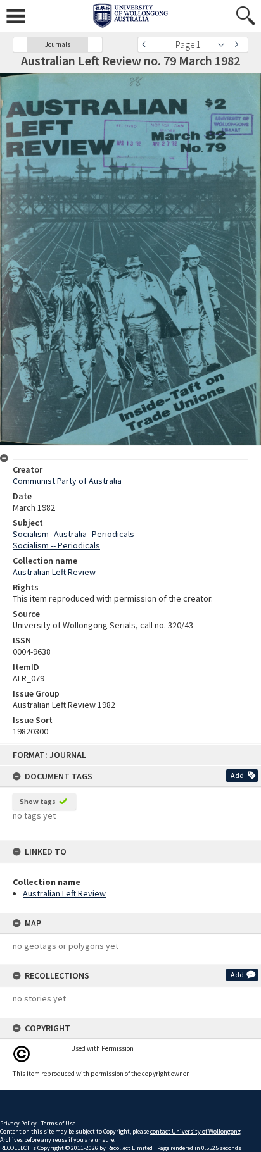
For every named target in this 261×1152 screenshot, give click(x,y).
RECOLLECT (15, 1148)
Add (237, 775)
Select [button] (224, 44)
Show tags (38, 801)
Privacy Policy (18, 1123)
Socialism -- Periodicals (56, 545)
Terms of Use (58, 1123)
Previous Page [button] (147, 44)
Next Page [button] (239, 44)
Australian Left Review (64, 893)
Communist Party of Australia (67, 480)
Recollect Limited (130, 1148)
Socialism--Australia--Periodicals (73, 534)
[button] (20, 44)
